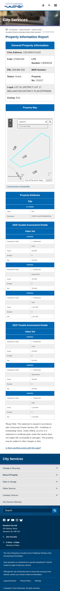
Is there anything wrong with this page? (23, 448)
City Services (13, 29)
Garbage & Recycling (11, 468)
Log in (43, 5)
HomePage (7, 29)
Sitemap (38, 581)
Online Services (9, 488)
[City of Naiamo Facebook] (4, 520)
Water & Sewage (9, 482)
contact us (7, 565)
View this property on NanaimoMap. (18, 186)
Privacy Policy (25, 581)
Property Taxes (37, 29)
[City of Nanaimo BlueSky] (22, 520)
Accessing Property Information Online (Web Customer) (23, 32)
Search (49, 5)
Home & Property (24, 29)
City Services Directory (12, 502)
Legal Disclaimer (9, 581)
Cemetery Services (10, 495)
